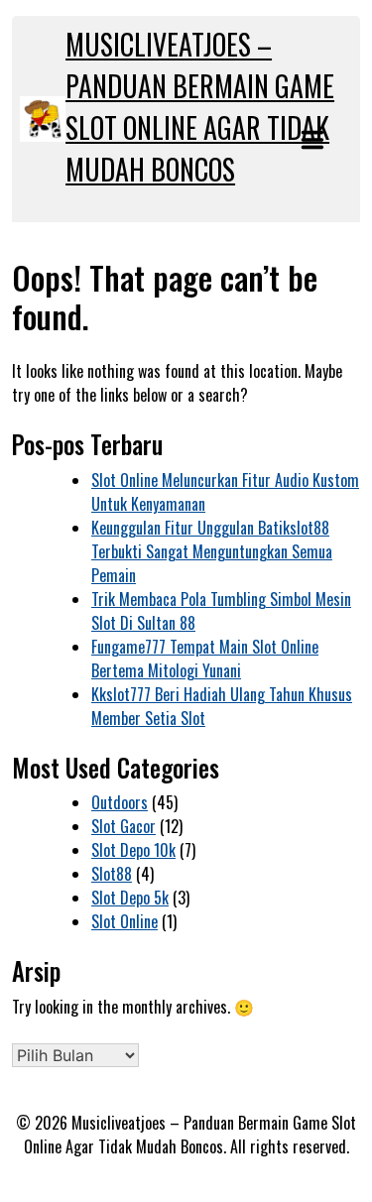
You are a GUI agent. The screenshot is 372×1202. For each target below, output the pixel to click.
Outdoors (119, 802)
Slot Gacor (123, 826)
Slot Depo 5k (130, 897)
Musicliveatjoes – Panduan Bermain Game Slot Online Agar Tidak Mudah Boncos (199, 106)
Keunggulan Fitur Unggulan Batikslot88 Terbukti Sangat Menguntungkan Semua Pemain (211, 551)
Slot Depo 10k (133, 850)
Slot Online (124, 921)
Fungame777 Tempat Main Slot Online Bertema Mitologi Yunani (204, 658)
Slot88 (111, 874)
